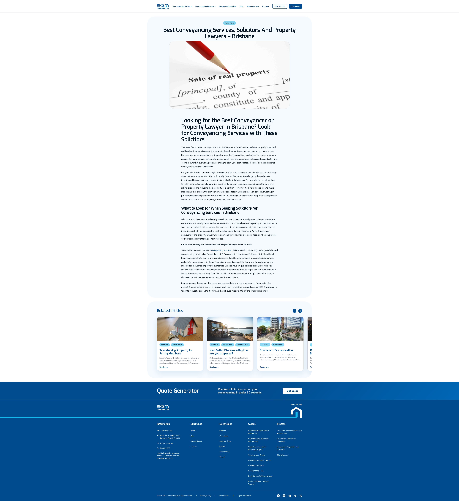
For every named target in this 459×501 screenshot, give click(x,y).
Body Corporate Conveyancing (260, 476)
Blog (241, 6)
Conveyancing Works (256, 455)
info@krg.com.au (166, 443)
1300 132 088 (165, 448)
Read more (163, 367)
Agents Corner (253, 6)
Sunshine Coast (225, 441)
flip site (248, 496)
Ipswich (222, 446)
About (193, 431)
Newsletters (229, 23)
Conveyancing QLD (227, 6)
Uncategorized (242, 345)
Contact (265, 6)
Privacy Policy (205, 496)
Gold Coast (223, 436)
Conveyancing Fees (255, 471)
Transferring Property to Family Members (175, 351)
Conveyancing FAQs (256, 465)
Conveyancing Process (204, 6)
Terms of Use (224, 496)
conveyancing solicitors (221, 250)
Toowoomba (224, 452)
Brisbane (222, 431)
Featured (164, 345)
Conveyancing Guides (181, 6)
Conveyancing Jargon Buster (259, 460)
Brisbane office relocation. (276, 350)
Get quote (292, 390)
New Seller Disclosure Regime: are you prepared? (229, 351)
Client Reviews (282, 455)
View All (222, 457)
